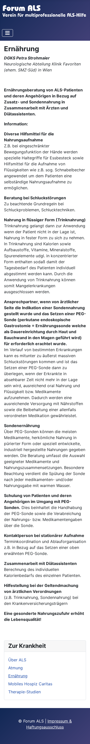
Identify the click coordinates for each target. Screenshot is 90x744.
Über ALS (17, 659)
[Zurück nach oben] (81, 735)
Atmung (15, 667)
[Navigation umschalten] (7, 33)
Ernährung (18, 675)
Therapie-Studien (24, 691)
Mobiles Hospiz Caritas (30, 683)
